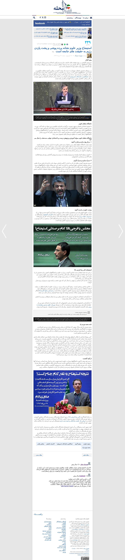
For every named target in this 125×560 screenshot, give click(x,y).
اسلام (49, 523)
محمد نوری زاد (86, 447)
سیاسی (87, 524)
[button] (62, 98)
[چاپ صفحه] (62, 44)
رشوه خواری (86, 444)
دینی (65, 538)
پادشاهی (63, 530)
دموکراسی (81, 529)
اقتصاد (64, 523)
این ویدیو (87, 117)
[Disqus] (62, 484)
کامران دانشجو (48, 214)
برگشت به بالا (38, 514)
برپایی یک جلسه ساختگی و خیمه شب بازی (72, 421)
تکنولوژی (63, 535)
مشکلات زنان (62, 550)
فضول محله (62, 7)
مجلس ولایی (40, 444)
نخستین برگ (91, 17)
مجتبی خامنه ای (47, 537)
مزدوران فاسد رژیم (85, 216)
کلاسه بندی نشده (61, 547)
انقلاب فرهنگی (47, 526)
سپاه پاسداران (47, 521)
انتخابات (64, 524)
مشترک (42, 17)
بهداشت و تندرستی (61, 527)
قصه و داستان (62, 546)
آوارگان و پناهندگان (61, 521)
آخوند (50, 527)
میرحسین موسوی (46, 530)
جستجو (34, 17)
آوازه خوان (86, 534)
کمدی (64, 549)
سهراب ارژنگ (78, 55)
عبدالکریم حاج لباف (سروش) (79, 76)
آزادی (87, 530)
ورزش (64, 552)
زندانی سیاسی (62, 540)
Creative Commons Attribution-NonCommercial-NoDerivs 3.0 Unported (79, 553)
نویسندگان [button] (78, 18)
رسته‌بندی (70, 18)
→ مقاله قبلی (87, 455)
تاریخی (64, 534)
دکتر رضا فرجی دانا (75, 417)
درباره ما (85, 18)
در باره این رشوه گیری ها (46, 290)
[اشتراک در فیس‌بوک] (67, 44)
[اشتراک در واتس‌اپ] (65, 44)
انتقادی (64, 526)
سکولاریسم (48, 538)
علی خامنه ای (48, 540)
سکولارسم (75, 529)
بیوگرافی (63, 529)
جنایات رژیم (63, 537)
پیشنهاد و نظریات (61, 532)
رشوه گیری (78, 444)
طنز (65, 543)
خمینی (49, 535)
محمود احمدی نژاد (46, 534)
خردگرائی (48, 524)
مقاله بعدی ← (38, 455)
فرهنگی (82, 524)
